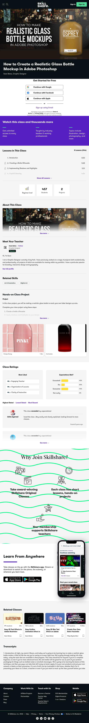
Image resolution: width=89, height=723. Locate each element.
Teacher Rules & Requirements (43, 702)
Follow (20, 246)
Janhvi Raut (12, 442)
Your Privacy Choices (52, 714)
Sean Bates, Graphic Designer (14, 74)
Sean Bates (16, 246)
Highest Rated (8, 403)
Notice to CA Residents (73, 714)
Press (5, 699)
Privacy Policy (39, 113)
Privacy (33, 714)
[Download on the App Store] (12, 579)
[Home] (43, 4)
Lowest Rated (20, 403)
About (5, 693)
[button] (3, 4)
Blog (4, 702)
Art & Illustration (10, 283)
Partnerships (25, 696)
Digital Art (24, 283)
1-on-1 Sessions (60, 699)
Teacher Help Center (42, 697)
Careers (6, 696)
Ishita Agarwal (12, 417)
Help (27, 714)
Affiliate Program (26, 693)
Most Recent (33, 403)
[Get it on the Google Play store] (33, 579)
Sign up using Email (44, 108)
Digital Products (60, 696)
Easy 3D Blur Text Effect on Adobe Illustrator (52, 631)
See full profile (8, 269)
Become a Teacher (44, 693)
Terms (41, 714)
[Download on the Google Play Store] (79, 701)
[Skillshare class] (13, 618)
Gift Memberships (61, 693)
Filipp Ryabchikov (72, 636)
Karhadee (49, 354)
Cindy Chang (7, 354)
